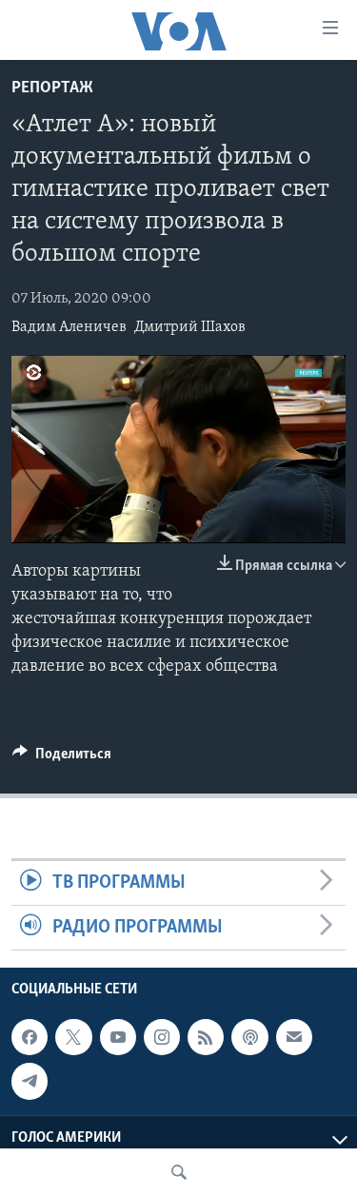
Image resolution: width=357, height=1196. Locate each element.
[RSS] (206, 1037)
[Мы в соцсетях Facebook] (29, 1037)
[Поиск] (179, 1172)
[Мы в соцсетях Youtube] (118, 1037)
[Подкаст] (249, 1037)
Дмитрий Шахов (190, 327)
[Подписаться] (294, 1037)
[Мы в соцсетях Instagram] (162, 1037)
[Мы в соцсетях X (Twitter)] (73, 1037)
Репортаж (52, 88)
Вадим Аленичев (69, 327)
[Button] (61, 758)
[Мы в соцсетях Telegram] (29, 1082)
